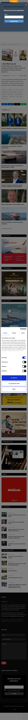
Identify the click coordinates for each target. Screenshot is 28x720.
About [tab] (23, 333)
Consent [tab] (5, 333)
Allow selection (14, 383)
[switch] (24, 362)
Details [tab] (14, 333)
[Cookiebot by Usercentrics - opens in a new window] (20, 329)
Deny (14, 389)
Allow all (14, 377)
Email (6, 14)
